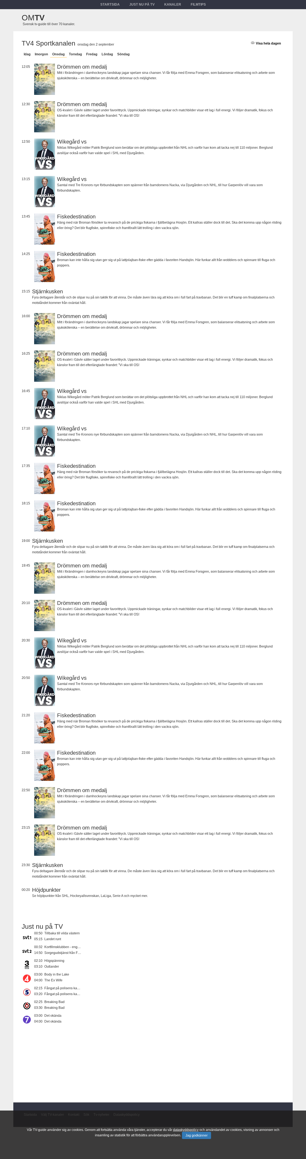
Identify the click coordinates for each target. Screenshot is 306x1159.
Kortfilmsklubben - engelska (64, 947)
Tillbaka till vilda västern (62, 933)
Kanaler (172, 4)
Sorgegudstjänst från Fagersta (66, 953)
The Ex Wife (53, 980)
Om (33, 17)
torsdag (75, 54)
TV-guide (39, 1130)
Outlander (51, 966)
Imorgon (41, 54)
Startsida (110, 4)
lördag (107, 54)
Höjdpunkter (46, 890)
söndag (123, 54)
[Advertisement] (153, 1061)
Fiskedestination (76, 216)
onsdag (58, 54)
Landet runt (52, 939)
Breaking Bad (54, 1002)
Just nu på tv (142, 4)
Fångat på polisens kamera (64, 988)
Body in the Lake (56, 974)
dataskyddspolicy (186, 1130)
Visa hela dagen (268, 43)
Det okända (52, 1015)
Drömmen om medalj (82, 67)
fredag (91, 54)
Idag (27, 54)
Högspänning (54, 960)
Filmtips (198, 4)
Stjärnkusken (47, 291)
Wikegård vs (72, 142)
